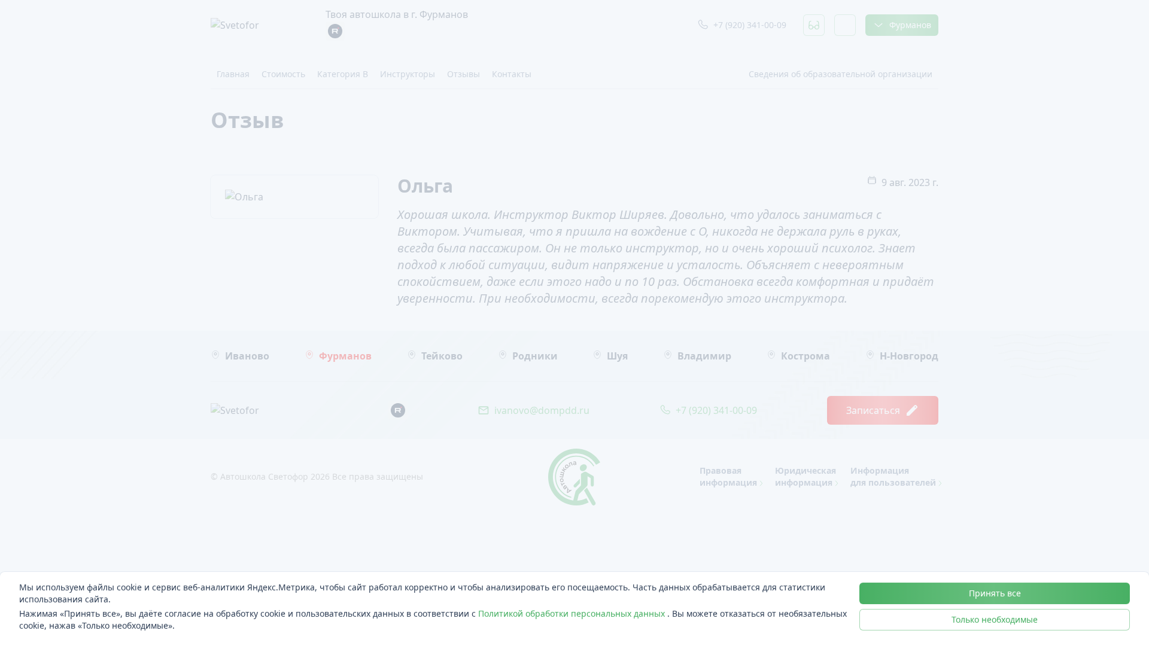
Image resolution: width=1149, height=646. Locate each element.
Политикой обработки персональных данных (572, 613)
